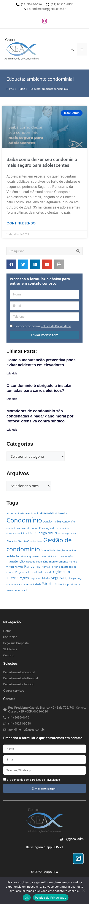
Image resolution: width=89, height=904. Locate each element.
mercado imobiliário (36, 561)
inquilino (71, 550)
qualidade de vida (42, 572)
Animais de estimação (27, 513)
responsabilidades (40, 578)
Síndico (49, 584)
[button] (11, 264)
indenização (57, 550)
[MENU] (82, 49)
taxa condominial (16, 590)
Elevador (11, 541)
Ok (27, 897)
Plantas (45, 566)
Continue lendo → (23, 223)
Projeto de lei (23, 572)
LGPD (60, 556)
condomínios (52, 521)
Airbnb (10, 513)
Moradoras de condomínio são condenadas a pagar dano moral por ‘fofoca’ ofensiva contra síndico (39, 416)
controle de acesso (27, 528)
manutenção (15, 561)
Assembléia (48, 513)
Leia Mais (11, 373)
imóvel (45, 550)
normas (19, 566)
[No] (83, 890)
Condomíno (69, 521)
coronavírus (13, 533)
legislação (12, 556)
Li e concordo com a (42, 326)
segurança (60, 577)
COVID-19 (28, 533)
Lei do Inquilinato (30, 556)
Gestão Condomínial (30, 541)
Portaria (55, 566)
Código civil (45, 533)
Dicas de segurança (65, 533)
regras (24, 578)
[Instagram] (44, 20)
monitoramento (58, 561)
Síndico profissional (69, 584)
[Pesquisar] (78, 251)
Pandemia (32, 566)
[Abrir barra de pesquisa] (72, 49)
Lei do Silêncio (48, 556)
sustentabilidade (31, 584)
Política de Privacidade (50, 897)
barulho (63, 513)
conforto (11, 528)
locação (69, 556)
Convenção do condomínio (54, 528)
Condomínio (24, 520)
